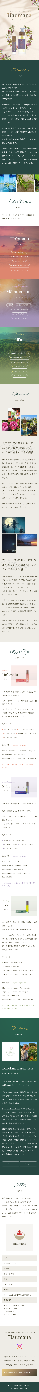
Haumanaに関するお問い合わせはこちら (19, 1372)
